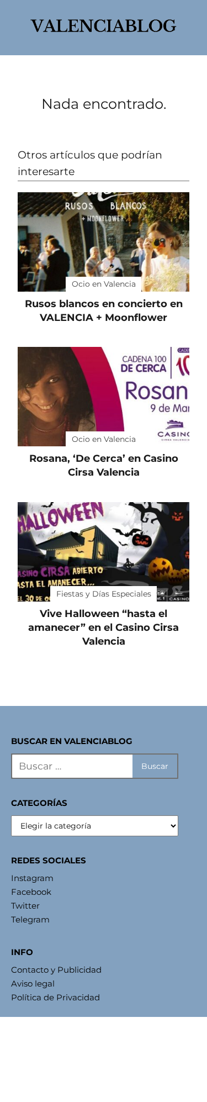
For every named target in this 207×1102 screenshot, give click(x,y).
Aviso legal (33, 983)
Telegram (30, 919)
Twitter (25, 905)
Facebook (31, 892)
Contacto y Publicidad (56, 969)
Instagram (32, 878)
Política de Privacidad (55, 997)
